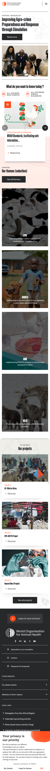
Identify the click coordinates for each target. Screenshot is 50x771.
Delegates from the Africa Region (20, 713)
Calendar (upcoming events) (18, 718)
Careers (14, 658)
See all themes (13, 179)
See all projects (25, 600)
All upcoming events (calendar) (37, 94)
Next (45, 128)
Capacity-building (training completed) (22, 730)
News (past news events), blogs (19, 724)
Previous (5, 128)
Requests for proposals (20, 666)
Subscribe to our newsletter (22, 649)
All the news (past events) (13, 94)
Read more (12, 37)
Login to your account (29, 618)
